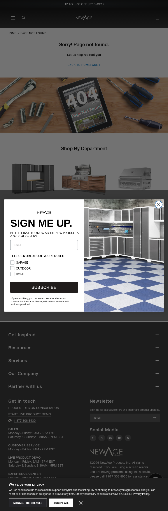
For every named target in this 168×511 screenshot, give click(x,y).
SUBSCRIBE (44, 287)
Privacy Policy (141, 493)
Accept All (61, 503)
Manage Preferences (27, 503)
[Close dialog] (158, 204)
